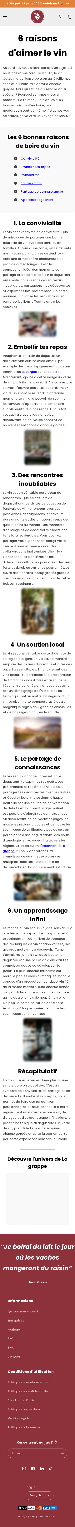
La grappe (31, 1517)
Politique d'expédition (24, 1409)
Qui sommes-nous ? (23, 1311)
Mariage (14, 1330)
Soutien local (31, 183)
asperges (29, 372)
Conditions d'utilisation (25, 1400)
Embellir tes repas (35, 167)
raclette (53, 372)
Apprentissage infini (37, 200)
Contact (14, 1357)
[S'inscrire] (62, 1453)
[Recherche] (61, 16)
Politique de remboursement (29, 1382)
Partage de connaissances (42, 191)
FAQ (11, 1338)
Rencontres (30, 175)
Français (35, 1495)
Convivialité (30, 158)
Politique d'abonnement (26, 1427)
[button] (5, 16)
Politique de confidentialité (28, 1391)
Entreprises (16, 1320)
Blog (11, 1347)
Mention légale (19, 1418)
